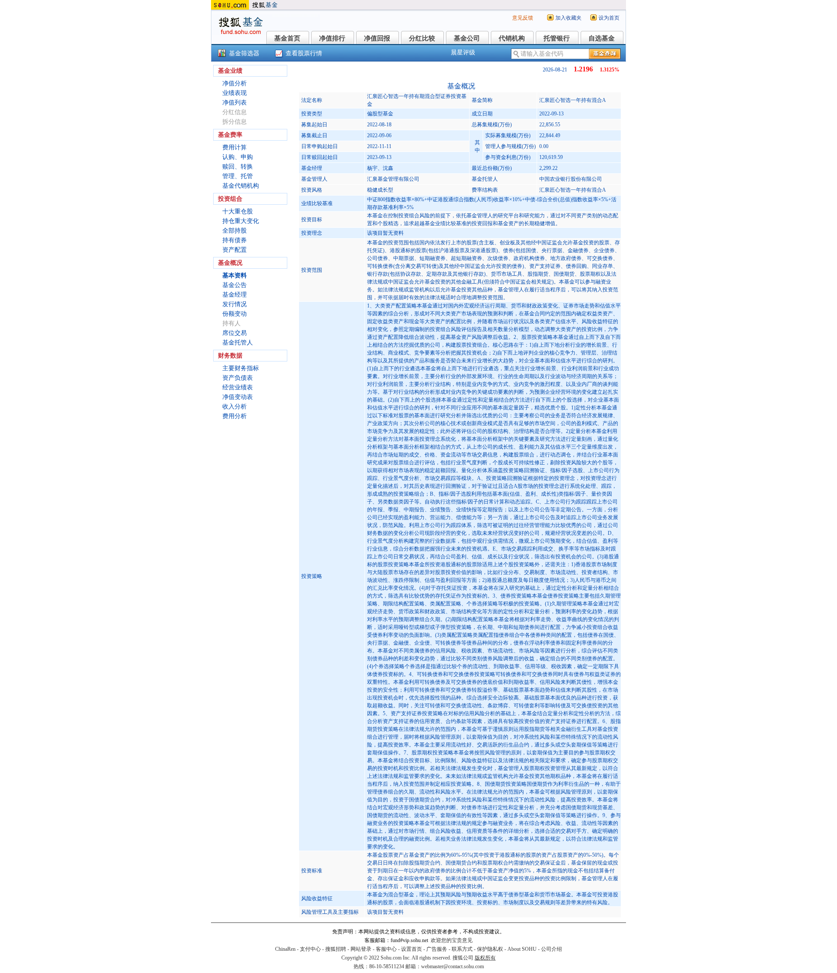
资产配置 (234, 250)
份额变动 (234, 314)
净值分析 (234, 83)
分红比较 (422, 38)
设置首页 (411, 949)
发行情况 (234, 304)
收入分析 (234, 406)
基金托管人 (237, 342)
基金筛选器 (244, 53)
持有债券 (234, 240)
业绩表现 (234, 93)
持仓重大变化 (240, 221)
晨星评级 (463, 52)
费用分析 (234, 416)
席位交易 (234, 333)
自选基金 (602, 38)
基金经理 (234, 294)
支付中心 (310, 949)
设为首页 (609, 18)
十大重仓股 (237, 211)
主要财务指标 (240, 368)
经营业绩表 (237, 387)
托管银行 (557, 38)
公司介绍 (551, 949)
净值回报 (377, 38)
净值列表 (234, 102)
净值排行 (332, 38)
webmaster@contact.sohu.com (452, 966)
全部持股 (234, 230)
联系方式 (462, 949)
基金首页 (287, 38)
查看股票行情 (304, 53)
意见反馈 (522, 18)
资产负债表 (237, 378)
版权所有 (485, 958)
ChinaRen (285, 949)
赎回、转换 (237, 166)
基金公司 (467, 38)
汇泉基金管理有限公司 (393, 179)
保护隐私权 (490, 949)
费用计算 (234, 147)
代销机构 (512, 38)
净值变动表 (237, 397)
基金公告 (234, 285)
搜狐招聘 (335, 949)
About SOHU (522, 949)
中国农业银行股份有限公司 (570, 179)
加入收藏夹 (568, 18)
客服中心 (386, 949)
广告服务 (436, 949)
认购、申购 (237, 157)
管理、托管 (237, 176)
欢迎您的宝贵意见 (452, 940)
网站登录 (360, 949)
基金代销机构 (240, 185)
